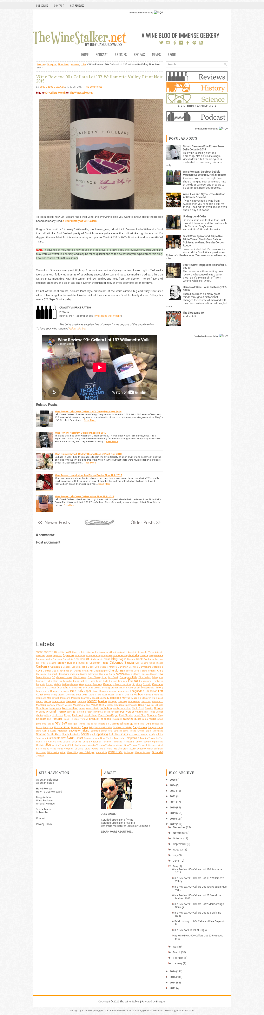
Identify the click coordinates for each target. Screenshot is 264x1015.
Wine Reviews (44, 800)
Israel (73, 691)
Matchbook (114, 697)
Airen (105, 652)
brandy (62, 662)
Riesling (122, 723)
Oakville (149, 708)
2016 (173, 971)
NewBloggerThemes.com (179, 1010)
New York (55, 708)
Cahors (144, 663)
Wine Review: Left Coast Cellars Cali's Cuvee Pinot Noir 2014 (88, 411)
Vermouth (142, 745)
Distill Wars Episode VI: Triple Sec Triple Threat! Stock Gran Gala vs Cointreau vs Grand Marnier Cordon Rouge (203, 241)
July (175, 855)
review (75, 64)
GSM (130, 687)
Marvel (85, 697)
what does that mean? (108, 315)
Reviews (139, 55)
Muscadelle (110, 705)
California (42, 666)
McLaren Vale (149, 697)
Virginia (79, 748)
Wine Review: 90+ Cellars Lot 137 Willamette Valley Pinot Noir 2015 (99, 79)
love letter (102, 694)
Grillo (90, 687)
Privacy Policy (44, 824)
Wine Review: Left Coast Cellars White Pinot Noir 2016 (84, 496)
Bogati (122, 659)
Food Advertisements (139, 12)
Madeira (120, 694)
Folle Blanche (110, 681)
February (41, 681)
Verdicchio (110, 745)
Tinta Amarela (49, 741)
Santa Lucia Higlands (54, 730)
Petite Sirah (141, 711)
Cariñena (133, 667)
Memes (156, 55)
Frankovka (158, 681)
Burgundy (83, 663)
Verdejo (100, 745)
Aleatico (123, 652)
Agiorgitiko (86, 652)
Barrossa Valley (44, 659)
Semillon (118, 730)
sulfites (159, 734)
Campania (56, 666)
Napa (141, 704)
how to (46, 691)
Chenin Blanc (140, 670)
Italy (80, 691)
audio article (120, 655)
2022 (173, 796)
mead (160, 698)
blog (114, 659)
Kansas (103, 691)
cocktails (74, 674)
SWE (63, 738)
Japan (88, 691)
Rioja (130, 723)
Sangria (152, 727)
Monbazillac (134, 701)
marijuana (41, 698)
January (177, 963)
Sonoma (41, 734)
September (179, 844)
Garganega (85, 684)
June (176, 860)
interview (65, 691)
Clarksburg (63, 674)
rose (148, 723)
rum (51, 727)
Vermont (133, 745)
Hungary (55, 691)
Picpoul (67, 715)
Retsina (50, 723)
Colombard (93, 674)
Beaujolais (68, 659)
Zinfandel (157, 752)
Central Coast (51, 670)
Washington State (125, 748)
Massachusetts (98, 697)
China (39, 674)
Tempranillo (132, 738)
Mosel (87, 704)
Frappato (40, 684)
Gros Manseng (102, 687)
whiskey (141, 748)
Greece (52, 687)
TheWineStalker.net (81, 92)
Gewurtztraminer (122, 684)
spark (92, 734)
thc (157, 738)
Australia (133, 655)
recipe (152, 718)
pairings (71, 711)
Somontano (158, 730)
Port (49, 719)
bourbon (159, 659)
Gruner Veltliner (119, 687)
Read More (90, 420)
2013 (173, 988)
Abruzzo (76, 652)
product (94, 718)
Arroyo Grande (93, 655)
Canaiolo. (76, 667)
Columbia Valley (107, 674)
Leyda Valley (50, 694)
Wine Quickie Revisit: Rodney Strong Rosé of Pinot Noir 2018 (88, 454)
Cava (39, 670)
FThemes (87, 1010)
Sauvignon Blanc (79, 730)
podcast (41, 718)
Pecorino (91, 711)
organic (40, 711)
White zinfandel (155, 748)
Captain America (108, 667)
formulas (122, 681)
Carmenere (145, 666)
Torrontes (75, 741)
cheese (129, 670)
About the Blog (45, 782)
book (139, 659)
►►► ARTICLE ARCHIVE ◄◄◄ (197, 106)
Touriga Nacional (90, 741)
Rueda (45, 727)
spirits (124, 734)
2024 (173, 785)
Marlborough (53, 698)
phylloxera (57, 715)
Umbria (40, 745)
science (95, 730)
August (177, 849)
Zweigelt (40, 755)
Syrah (70, 738)
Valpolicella (75, 745)
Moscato (78, 704)
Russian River (62, 727)
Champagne (100, 670)
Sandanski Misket (103, 727)
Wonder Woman (142, 752)
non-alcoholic (92, 708)
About (172, 55)
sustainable (53, 738)
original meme (56, 711)
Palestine (81, 711)
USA (83, 64)
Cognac (83, 674)
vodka (95, 748)
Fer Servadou (65, 681)
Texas (151, 738)
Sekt (110, 730)
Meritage (82, 701)
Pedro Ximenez (102, 711)
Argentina (68, 655)
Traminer (106, 741)
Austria (144, 655)
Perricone (115, 711)
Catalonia (157, 666)
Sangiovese (140, 727)
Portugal (57, 718)
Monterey (58, 704)
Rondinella (139, 723)
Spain (85, 734)
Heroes (150, 687)
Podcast (102, 55)
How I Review (44, 788)
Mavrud (126, 697)
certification (65, 670)
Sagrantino (76, 727)
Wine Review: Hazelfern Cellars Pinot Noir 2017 (80, 432)
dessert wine (64, 677)
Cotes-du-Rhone (132, 674)
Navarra (149, 704)
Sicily (148, 730)
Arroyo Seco (106, 655)
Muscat (120, 704)
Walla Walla (106, 748)
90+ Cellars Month (55, 92)
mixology (122, 701)
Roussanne (157, 723)
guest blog (140, 687)
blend (107, 659)
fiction (84, 681)
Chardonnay (116, 670)
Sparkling (102, 734)
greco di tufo (42, 687)
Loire (84, 694)
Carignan (123, 666)
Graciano (157, 684)
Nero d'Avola (42, 708)
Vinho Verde (56, 748)
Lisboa (61, 694)
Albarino (114, 652)
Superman (41, 738)
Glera (139, 684)
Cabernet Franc (99, 662)
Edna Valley (144, 677)
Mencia (47, 701)
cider (44, 674)
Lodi (78, 694)
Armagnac (80, 655)
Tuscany (147, 741)
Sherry (140, 730)
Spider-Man (114, 734)
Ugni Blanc (157, 741)
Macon (111, 694)
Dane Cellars (43, 677)
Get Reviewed (77, 5)
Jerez (96, 691)
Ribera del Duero (107, 723)
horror (39, 691)
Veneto (91, 745)
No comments (94, 86)
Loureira (92, 694)
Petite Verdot (156, 711)
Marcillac (158, 694)
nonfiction (106, 708)
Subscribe (42, 5)
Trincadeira (128, 741)
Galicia (57, 684)
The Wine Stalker (130, 1001)
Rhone (81, 723)
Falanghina (157, 677)
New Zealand (70, 708)
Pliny (160, 715)
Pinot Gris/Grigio (108, 715)
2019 (173, 813)
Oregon (51, 64)
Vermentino (122, 745)
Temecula (119, 738)
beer (76, 659)
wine (62, 752)
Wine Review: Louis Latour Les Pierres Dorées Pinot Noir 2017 (88, 475)
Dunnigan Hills (128, 677)
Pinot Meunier (126, 715)
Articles (121, 55)
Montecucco (157, 701)
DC (53, 677)
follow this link (77, 328)
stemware (134, 734)
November (179, 832)
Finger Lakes (95, 681)
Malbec (138, 694)
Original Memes (45, 803)
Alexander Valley (146, 652)
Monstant (146, 701)
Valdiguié (56, 745)
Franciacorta (145, 681)
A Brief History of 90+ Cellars (79, 220)
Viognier (68, 748)
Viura (87, 748)
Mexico (102, 701)
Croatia (153, 674)
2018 (173, 818)
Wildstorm (41, 752)
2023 (173, 790)
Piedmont (77, 715)
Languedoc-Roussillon (143, 691)
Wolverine (128, 752)
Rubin (39, 727)
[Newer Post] (53, 524)
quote (137, 718)
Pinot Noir (63, 64)
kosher (112, 691)
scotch (104, 730)
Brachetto (51, 663)
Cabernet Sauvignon (124, 663)
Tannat (79, 738)
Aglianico (97, 652)
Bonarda (131, 659)
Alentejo (132, 652)
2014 (173, 982)
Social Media (44, 809)
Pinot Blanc (91, 715)
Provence (117, 718)
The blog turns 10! (193, 312)
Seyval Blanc (129, 730)
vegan (84, 745)
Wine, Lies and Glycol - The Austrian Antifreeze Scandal (204, 196)
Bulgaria (72, 662)
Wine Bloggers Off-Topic (80, 752)
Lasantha (120, 1010)
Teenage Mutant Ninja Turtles (98, 738)
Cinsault (52, 674)
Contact (59, 5)
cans (84, 666)
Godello (147, 684)
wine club (101, 752)
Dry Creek (113, 677)
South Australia (71, 734)
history (159, 687)
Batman (57, 659)
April (176, 946)
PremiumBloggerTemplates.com (145, 1010)
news (82, 708)
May (175, 866)
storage (144, 734)
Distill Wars (79, 677)
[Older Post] (145, 524)
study (152, 734)
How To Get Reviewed (49, 791)
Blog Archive (43, 797)
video (46, 748)
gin (133, 684)
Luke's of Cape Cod (138, 825)
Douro (104, 677)
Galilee (66, 684)
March (176, 952)
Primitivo (84, 719)
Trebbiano (117, 741)
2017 (173, 824)
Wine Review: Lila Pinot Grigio (189, 929)
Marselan (75, 698)
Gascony (97, 684)
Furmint (49, 684)
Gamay (74, 684)
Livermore (70, 694)
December (179, 827)
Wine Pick (115, 752)
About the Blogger (47, 779)
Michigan (112, 701)
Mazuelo (136, 697)
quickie (128, 719)
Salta (91, 727)
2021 (173, 801)
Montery (68, 705)
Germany (108, 684)
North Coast (138, 708)
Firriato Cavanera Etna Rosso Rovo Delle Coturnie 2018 (203, 148)
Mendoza (71, 701)
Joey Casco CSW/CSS (52, 86)
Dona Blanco (94, 677)
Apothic (57, 655)
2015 (173, 977)
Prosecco (105, 718)
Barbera (158, 655)
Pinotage (152, 715)
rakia (145, 718)
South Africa (54, 734)
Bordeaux (149, 659)
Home (84, 55)
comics (120, 673)
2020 (173, 807)
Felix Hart (52, 681)
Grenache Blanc (78, 687)
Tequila (144, 738)
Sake (85, 727)
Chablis (77, 670)
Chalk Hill (87, 670)
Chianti (152, 670)
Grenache (62, 687)
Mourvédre (97, 704)
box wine (40, 663)
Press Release (71, 718)
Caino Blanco (156, 663)
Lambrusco (123, 691)
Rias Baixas (92, 723)
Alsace (49, 655)
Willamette (53, 752)
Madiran (129, 694)
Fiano (76, 681)
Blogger (161, 1001)
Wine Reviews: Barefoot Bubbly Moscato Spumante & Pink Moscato (204, 173)
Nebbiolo (158, 705)
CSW (160, 674)
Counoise (145, 674)
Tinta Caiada (63, 741)
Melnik (39, 701)
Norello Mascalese (122, 708)
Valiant (65, 745)
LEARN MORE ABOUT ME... (117, 831)
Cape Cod (93, 666)
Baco (151, 655)
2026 (173, 779)
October (178, 838)
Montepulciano (44, 704)
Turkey (138, 741)
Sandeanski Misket (122, 727)
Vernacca (152, 745)
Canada (67, 667)
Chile (160, 670)
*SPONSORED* (44, 652)
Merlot (92, 701)
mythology (131, 704)
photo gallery (43, 715)
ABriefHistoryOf (62, 652)
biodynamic (96, 659)
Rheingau (72, 723)
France (133, 681)
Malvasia (148, 694)
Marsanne (65, 698)
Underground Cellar (194, 216)
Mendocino (58, 701)
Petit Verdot (127, 711)
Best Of (84, 659)
